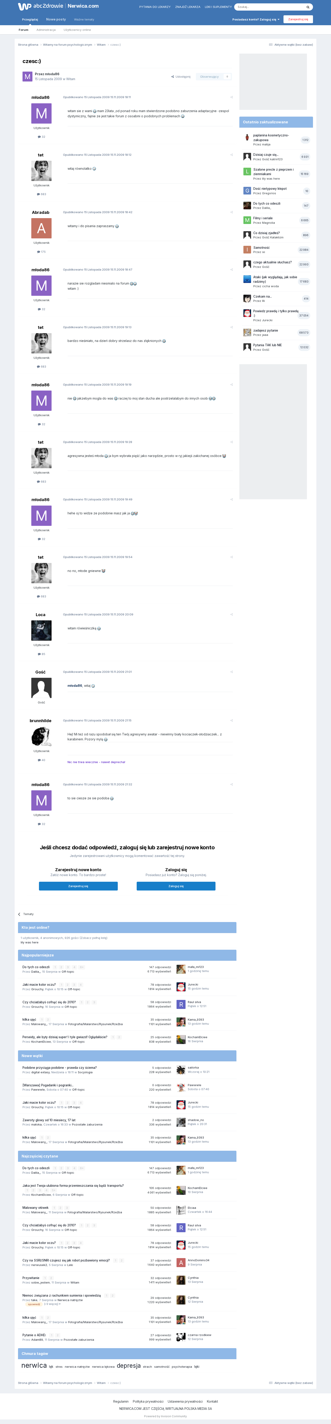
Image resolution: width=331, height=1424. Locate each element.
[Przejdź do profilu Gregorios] (247, 190)
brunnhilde (40, 720)
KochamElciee (41, 1041)
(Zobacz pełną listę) (93, 938)
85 (43, 654)
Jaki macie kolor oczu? (40, 984)
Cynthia (193, 1277)
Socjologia (85, 1072)
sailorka (193, 1067)
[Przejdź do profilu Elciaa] (181, 1210)
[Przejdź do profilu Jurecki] (181, 986)
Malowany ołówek (36, 1207)
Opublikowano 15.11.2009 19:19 (97, 384)
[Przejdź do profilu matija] (247, 137)
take (34, 1300)
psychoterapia (182, 1366)
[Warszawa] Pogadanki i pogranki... (48, 1085)
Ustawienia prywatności (185, 1401)
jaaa (265, 335)
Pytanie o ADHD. (35, 1335)
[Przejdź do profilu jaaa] (247, 332)
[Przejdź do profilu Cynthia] (181, 1280)
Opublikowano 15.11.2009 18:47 (97, 269)
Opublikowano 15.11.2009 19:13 (97, 327)
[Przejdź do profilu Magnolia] (247, 220)
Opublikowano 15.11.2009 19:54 (97, 557)
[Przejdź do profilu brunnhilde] (41, 736)
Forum (23, 30)
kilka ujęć (30, 1019)
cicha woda (270, 286)
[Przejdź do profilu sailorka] (181, 1069)
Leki (70, 1265)
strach (147, 1366)
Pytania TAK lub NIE (267, 345)
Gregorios (269, 193)
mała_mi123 (196, 967)
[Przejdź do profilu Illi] (247, 298)
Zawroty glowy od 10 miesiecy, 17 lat (49, 1120)
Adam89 (37, 1339)
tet (40, 155)
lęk (51, 1366)
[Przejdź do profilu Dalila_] (247, 205)
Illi (263, 301)
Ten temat (290, 7)
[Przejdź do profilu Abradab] (41, 228)
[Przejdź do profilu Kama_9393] (181, 1021)
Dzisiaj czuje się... (266, 154)
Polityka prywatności (148, 1401)
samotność (162, 1366)
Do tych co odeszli (36, 967)
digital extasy (40, 1072)
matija (266, 144)
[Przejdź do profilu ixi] (247, 249)
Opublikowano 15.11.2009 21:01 (97, 672)
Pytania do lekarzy (155, 7)
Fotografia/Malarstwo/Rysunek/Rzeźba (95, 1024)
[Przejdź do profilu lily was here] (247, 171)
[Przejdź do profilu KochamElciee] (181, 1039)
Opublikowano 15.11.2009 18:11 (97, 97)
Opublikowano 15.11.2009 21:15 (97, 720)
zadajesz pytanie (265, 330)
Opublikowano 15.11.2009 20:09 (98, 614)
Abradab (40, 212)
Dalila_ (35, 971)
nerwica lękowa (103, 1366)
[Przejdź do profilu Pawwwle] (181, 1087)
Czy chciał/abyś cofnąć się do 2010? (50, 1002)
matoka (36, 1124)
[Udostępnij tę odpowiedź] (231, 97)
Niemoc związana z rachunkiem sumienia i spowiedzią (62, 1295)
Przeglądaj (30, 19)
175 (43, 251)
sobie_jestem (40, 1282)
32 (43, 136)
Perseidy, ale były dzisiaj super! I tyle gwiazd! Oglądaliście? (65, 1037)
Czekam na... (262, 296)
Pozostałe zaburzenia (87, 1124)
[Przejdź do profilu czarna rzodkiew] (181, 1337)
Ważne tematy (84, 19)
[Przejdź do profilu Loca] (41, 630)
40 (43, 760)
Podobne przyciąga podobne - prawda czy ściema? (60, 1067)
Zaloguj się (176, 886)
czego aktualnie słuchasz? (272, 262)
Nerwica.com (83, 5)
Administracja (46, 30)
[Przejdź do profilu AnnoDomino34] (181, 1262)
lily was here (30, 942)
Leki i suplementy (218, 7)
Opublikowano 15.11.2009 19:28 (97, 442)
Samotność (261, 247)
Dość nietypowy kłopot (270, 188)
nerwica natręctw (77, 1366)
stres (59, 1366)
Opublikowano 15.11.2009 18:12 (97, 154)
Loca (40, 614)
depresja (129, 1365)
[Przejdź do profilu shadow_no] (181, 1122)
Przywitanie (31, 1278)
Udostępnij (182, 76)
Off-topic (68, 971)
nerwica (34, 1365)
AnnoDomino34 (198, 1260)
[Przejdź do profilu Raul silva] (181, 1004)
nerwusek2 (39, 1265)
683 (43, 194)
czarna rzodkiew (199, 1335)
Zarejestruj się (298, 19)
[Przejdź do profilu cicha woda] (247, 279)
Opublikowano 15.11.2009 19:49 (97, 499)
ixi (263, 252)
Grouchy (37, 989)
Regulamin (121, 1401)
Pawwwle (38, 1089)
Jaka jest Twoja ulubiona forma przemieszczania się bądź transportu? (73, 1185)
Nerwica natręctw (70, 1300)
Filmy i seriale (263, 218)
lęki (196, 1366)
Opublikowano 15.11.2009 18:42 (97, 212)
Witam (70, 79)
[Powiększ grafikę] (94, 111)
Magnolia (268, 222)
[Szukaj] (308, 7)
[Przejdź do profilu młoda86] (27, 76)
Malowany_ (39, 1024)
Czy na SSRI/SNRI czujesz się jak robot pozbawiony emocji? (67, 1260)
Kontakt (212, 1401)
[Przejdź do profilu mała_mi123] (181, 969)
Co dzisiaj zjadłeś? (266, 233)
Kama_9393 (196, 1019)
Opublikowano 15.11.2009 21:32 (97, 784)
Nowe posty (56, 19)
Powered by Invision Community (165, 1416)
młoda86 (52, 74)
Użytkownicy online (77, 30)
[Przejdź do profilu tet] (41, 171)
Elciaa (192, 1207)
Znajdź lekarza (187, 7)
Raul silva (194, 1002)
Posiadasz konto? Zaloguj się (255, 19)
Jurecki (193, 984)
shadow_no (196, 1120)
